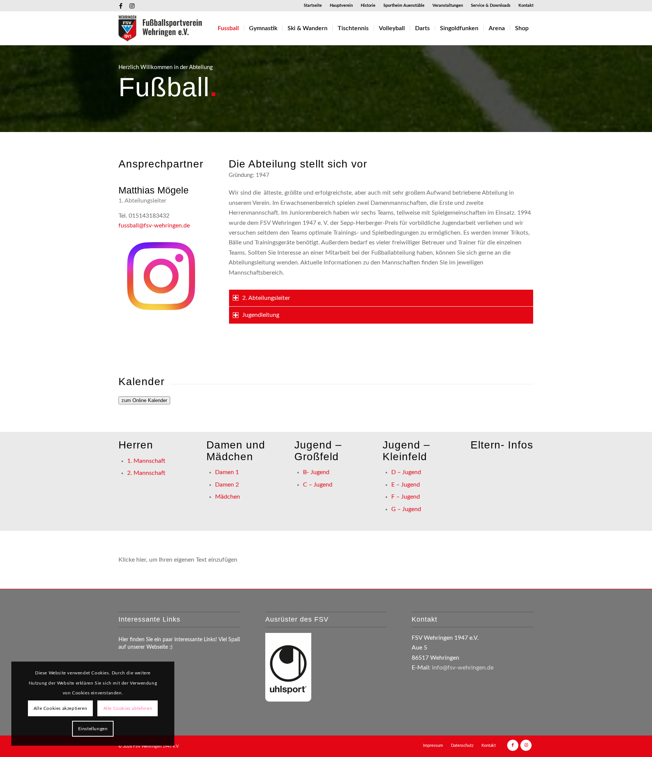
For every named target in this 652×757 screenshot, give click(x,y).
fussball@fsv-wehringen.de (154, 226)
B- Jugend (316, 472)
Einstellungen (93, 728)
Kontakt (526, 5)
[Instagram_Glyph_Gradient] (161, 276)
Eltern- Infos (502, 445)
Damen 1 (227, 472)
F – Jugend (405, 497)
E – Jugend (405, 485)
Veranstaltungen (447, 5)
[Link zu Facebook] (120, 5)
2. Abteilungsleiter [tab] (266, 298)
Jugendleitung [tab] (260, 315)
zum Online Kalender (144, 400)
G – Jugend (406, 509)
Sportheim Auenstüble (403, 5)
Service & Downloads (491, 5)
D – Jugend (406, 472)
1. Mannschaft (146, 461)
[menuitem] (313, 6)
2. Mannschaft (146, 473)
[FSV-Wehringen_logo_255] (160, 28)
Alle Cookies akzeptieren (60, 708)
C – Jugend (317, 485)
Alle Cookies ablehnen (127, 708)
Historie (368, 5)
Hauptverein (341, 5)
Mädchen (227, 497)
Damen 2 (227, 485)
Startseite (313, 5)
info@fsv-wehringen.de (463, 668)
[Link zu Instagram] (132, 5)
